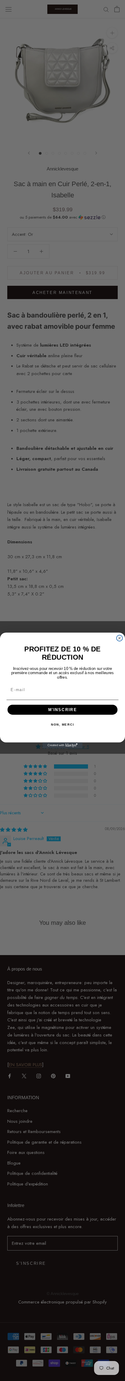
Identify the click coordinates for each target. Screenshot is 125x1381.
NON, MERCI (62, 725)
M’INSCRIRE (62, 709)
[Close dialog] (120, 638)
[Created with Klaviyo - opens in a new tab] (62, 745)
